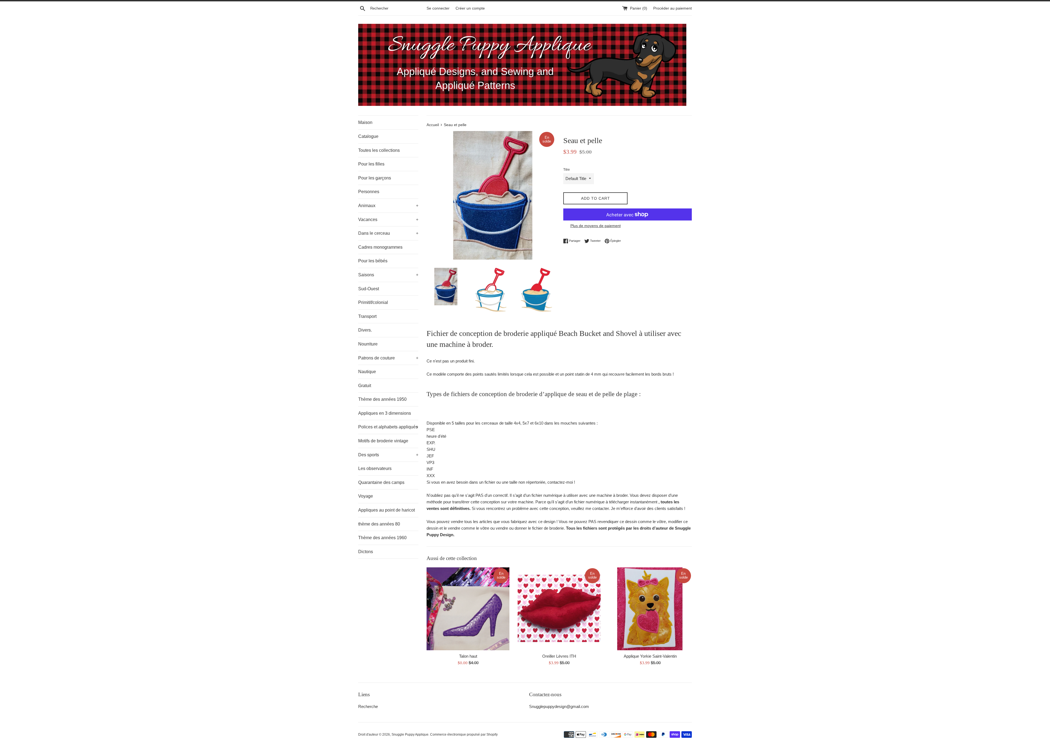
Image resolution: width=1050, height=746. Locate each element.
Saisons (388, 274)
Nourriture (368, 344)
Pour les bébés (372, 261)
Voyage (365, 496)
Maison (365, 122)
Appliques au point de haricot (386, 510)
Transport (367, 316)
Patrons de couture (388, 358)
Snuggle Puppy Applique (410, 734)
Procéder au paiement (672, 8)
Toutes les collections (379, 150)
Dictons (365, 551)
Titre (566, 170)
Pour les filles (371, 164)
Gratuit (364, 385)
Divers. (365, 330)
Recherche (368, 706)
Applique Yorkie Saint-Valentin (650, 656)
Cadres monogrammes (380, 247)
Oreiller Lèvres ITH (559, 656)
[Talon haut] (468, 608)
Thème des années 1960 (382, 537)
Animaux (388, 205)
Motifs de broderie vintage (383, 441)
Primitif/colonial (373, 302)
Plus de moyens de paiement (595, 225)
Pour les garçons (374, 178)
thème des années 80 (379, 524)
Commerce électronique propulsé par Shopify (464, 734)
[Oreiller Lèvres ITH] (559, 608)
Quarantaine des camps (381, 482)
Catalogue (368, 136)
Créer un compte (470, 8)
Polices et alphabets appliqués (388, 427)
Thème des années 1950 (382, 399)
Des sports (388, 454)
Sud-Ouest (368, 288)
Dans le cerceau (388, 233)
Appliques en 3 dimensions (384, 413)
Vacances (388, 219)
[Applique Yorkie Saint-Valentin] (650, 608)
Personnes (368, 191)
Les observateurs (375, 468)
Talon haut (468, 656)
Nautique (367, 371)
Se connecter (438, 8)
